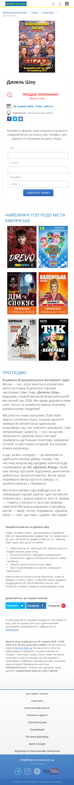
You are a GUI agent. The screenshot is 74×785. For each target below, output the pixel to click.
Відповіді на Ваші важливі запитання (37, 751)
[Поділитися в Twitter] (15, 119)
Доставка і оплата (37, 693)
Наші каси (37, 700)
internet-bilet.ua (23, 648)
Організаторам (37, 722)
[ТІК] (53, 340)
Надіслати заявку (38, 192)
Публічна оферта (37, 715)
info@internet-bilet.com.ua (37, 760)
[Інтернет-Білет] (16, 3)
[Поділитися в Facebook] (9, 119)
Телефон (15, 177)
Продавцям (37, 729)
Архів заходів (37, 743)
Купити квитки (22, 263)
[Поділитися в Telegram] (20, 119)
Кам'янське (12, 629)
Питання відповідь (37, 736)
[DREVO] (21, 247)
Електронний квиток (37, 708)
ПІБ (11, 148)
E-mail (13, 163)
